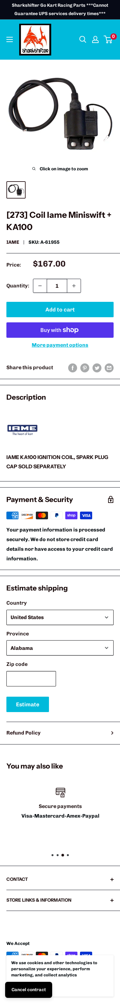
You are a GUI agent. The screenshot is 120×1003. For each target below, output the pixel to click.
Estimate (27, 704)
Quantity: (17, 286)
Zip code (17, 664)
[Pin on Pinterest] (84, 367)
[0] (108, 39)
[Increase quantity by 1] (74, 286)
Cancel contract (29, 989)
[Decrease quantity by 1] (40, 286)
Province (17, 634)
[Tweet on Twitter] (96, 367)
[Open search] (82, 39)
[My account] (95, 39)
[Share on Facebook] (72, 367)
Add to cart (60, 309)
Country (16, 603)
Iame (12, 242)
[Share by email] (109, 367)
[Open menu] (9, 39)
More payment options (60, 345)
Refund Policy (23, 733)
